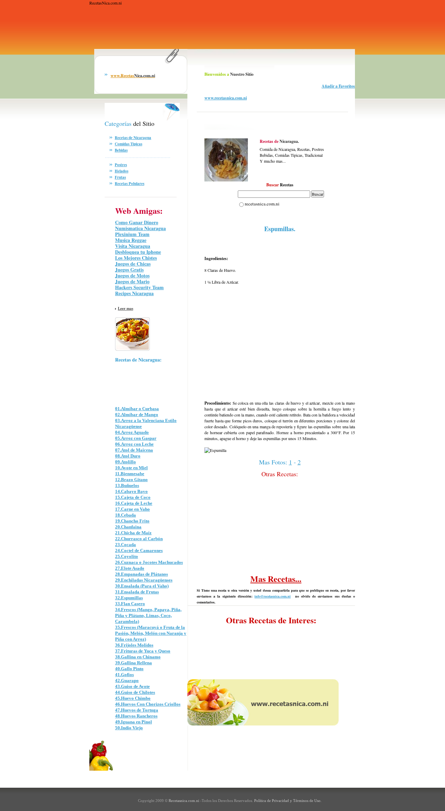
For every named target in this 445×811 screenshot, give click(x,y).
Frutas (120, 177)
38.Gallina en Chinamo (138, 656)
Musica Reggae (130, 240)
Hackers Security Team (139, 287)
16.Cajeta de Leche (133, 503)
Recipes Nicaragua (134, 293)
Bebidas (121, 150)
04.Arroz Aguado (132, 432)
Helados (121, 171)
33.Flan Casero (130, 603)
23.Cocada (125, 544)
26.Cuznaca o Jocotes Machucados (149, 562)
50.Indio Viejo (129, 727)
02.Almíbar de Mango (136, 414)
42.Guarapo (127, 680)
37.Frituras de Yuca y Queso (142, 651)
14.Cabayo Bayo (131, 491)
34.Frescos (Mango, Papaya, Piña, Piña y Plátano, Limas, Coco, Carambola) (148, 615)
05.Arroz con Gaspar (135, 438)
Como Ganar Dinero (136, 222)
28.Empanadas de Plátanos (141, 574)
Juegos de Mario (132, 281)
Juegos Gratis (129, 269)
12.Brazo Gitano (131, 479)
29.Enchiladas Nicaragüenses (143, 580)
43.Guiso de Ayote (132, 686)
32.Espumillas (129, 597)
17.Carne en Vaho (132, 509)
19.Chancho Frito (132, 521)
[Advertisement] (215, 33)
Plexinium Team (132, 234)
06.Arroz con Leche (134, 444)
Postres (121, 165)
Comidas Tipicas (128, 144)
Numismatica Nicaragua (140, 228)
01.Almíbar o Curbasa (137, 408)
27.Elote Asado (129, 568)
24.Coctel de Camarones (139, 550)
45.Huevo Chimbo (133, 698)
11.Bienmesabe (129, 473)
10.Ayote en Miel (131, 467)
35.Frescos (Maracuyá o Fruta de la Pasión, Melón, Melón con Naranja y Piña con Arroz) (150, 633)
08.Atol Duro (127, 456)
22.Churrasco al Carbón (139, 538)
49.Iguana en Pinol (133, 721)
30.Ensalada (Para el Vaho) (142, 586)
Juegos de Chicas (133, 263)
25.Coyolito (126, 556)
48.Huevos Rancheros (136, 716)
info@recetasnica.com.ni (272, 596)
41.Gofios (124, 674)
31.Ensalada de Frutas (137, 591)
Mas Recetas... (275, 579)
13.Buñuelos (127, 485)
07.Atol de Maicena (134, 450)
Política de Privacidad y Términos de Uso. (288, 800)
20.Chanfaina (128, 526)
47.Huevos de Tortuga (136, 710)
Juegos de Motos (132, 275)
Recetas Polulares (129, 183)
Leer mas (125, 308)
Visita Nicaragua (132, 246)
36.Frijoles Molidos (134, 645)
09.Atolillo (125, 461)
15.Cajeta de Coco (133, 497)
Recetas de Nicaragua (133, 137)
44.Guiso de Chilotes (135, 692)
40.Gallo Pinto (129, 668)
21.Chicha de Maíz (133, 532)
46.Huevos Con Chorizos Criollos (147, 704)
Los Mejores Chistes (136, 257)
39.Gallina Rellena (133, 662)
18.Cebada (125, 515)
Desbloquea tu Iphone (138, 252)
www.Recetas (133, 76)
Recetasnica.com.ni (183, 800)
